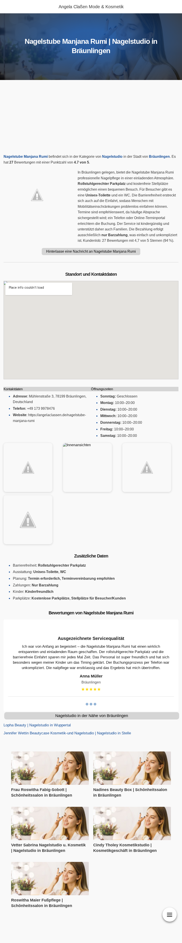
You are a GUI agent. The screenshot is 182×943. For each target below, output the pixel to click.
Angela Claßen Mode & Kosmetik (91, 6)
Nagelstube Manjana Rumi (26, 156)
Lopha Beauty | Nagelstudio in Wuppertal (37, 725)
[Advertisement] (91, 118)
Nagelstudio (112, 156)
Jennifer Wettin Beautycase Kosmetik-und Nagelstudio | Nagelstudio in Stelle (67, 733)
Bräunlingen (159, 156)
